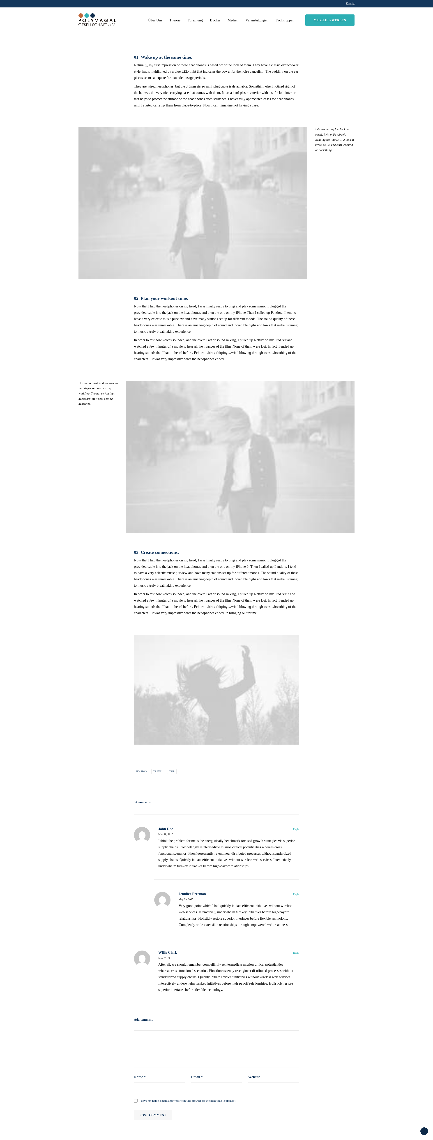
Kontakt (350, 3)
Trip (172, 771)
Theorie (174, 20)
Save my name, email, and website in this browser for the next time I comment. (188, 1100)
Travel (158, 771)
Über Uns (155, 20)
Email (197, 1077)
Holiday (141, 771)
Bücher (215, 20)
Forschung (195, 20)
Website (254, 1077)
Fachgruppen (285, 20)
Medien (233, 20)
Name (140, 1077)
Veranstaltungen (257, 20)
